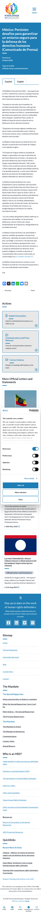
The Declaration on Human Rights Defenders (19, 778)
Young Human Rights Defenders (15, 800)
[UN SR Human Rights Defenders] (12, 11)
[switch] (35, 455)
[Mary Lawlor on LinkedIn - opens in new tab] (16, 623)
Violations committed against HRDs (16, 771)
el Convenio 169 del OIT (24, 256)
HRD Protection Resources (13, 832)
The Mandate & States (12, 727)
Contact (6, 679)
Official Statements (10, 650)
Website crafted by (20, 901)
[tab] (8, 81)
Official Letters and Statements (15, 68)
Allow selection (20, 492)
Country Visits (8, 741)
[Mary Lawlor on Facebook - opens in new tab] (8, 623)
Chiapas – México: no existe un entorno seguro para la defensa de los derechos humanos (18, 855)
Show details (29, 478)
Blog (4, 664)
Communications (10, 736)
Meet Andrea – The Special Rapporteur (18, 712)
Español (8, 81)
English (20, 81)
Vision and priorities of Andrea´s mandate (20, 699)
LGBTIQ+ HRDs (9, 786)
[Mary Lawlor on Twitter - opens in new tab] (24, 623)
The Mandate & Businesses (14, 731)
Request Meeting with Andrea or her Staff (18, 879)
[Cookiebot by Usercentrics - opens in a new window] (29, 410)
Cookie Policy (8, 672)
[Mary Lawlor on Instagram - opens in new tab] (32, 623)
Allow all (20, 485)
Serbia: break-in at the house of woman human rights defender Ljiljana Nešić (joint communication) (35, 290)
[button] (20, 319)
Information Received (11, 657)
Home (5, 643)
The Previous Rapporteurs (13, 716)
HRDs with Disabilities (11, 793)
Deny (21, 499)
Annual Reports (9, 746)
